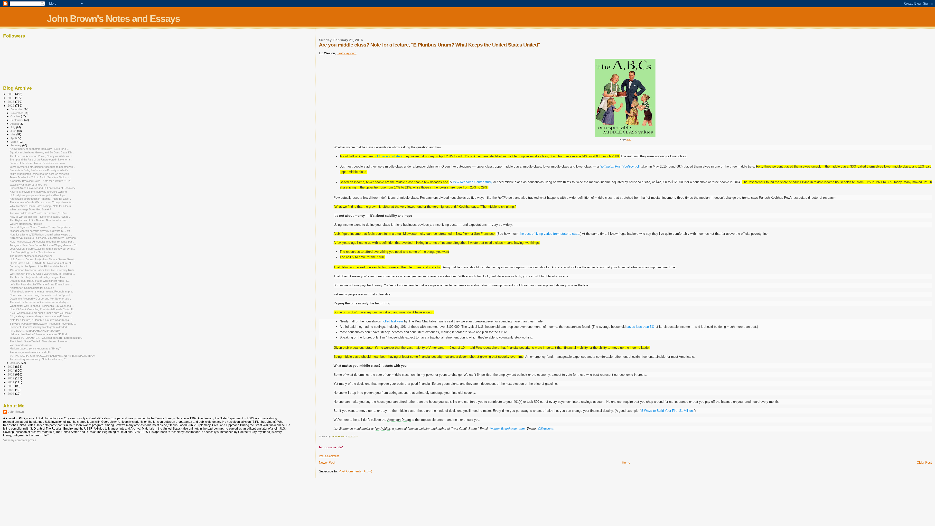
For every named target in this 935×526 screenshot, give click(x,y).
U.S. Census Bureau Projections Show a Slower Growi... (43, 259)
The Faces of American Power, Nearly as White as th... (42, 156)
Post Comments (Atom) (355, 471)
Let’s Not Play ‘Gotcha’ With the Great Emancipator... (41, 284)
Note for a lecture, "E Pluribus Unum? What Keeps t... (41, 320)
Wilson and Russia (21, 345)
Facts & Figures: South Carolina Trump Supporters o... (42, 227)
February (16, 145)
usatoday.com (346, 53)
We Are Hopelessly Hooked (26, 223)
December (17, 109)
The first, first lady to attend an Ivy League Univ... (38, 277)
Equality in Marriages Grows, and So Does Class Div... (42, 152)
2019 (11, 93)
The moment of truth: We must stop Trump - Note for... (42, 202)
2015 (11, 366)
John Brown (16, 411)
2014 (11, 370)
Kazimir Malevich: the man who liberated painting (38, 191)
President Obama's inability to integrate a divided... (39, 327)
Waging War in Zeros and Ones (28, 184)
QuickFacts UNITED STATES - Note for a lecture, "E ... (42, 263)
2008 (11, 393)
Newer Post (327, 462)
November (17, 113)
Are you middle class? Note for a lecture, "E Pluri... (39, 213)
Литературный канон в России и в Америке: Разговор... (44, 237)
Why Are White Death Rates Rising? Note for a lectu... (41, 206)
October (15, 116)
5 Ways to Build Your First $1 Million (667, 411)
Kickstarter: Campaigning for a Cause (32, 287)
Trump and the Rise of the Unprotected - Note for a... (41, 159)
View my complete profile (19, 440)
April (13, 138)
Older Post (924, 462)
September (17, 120)
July (13, 127)
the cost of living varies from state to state (549, 233)
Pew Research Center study (472, 182)
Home (626, 462)
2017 (11, 101)
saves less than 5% (640, 327)
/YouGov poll (620, 166)
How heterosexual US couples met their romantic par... (42, 241)
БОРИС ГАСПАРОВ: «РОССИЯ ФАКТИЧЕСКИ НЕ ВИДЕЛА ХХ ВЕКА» (52, 355)
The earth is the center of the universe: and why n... (40, 302)
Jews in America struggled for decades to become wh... (42, 166)
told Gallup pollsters (388, 156)
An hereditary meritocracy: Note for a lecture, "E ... (39, 359)
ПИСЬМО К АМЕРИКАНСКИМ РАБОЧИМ (35, 330)
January (15, 362)
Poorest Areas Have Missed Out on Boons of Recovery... (43, 188)
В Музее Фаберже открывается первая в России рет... (43, 323)
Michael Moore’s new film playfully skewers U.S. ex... (41, 230)
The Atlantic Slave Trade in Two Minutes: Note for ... (40, 341)
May (13, 134)
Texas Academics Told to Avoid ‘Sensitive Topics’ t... (40, 177)
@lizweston (546, 429)
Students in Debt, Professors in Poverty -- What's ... (40, 170)
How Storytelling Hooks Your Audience (32, 252)
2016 (11, 105)
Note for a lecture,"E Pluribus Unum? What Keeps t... (41, 234)
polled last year (392, 321)
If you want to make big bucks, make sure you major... (42, 312)
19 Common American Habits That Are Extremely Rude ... (43, 270)
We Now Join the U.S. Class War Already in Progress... (42, 273)
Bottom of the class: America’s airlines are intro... (38, 163)
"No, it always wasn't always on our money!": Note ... (41, 316)
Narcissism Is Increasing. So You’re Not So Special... (41, 295)
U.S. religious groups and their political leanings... (38, 195)
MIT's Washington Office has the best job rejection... (40, 173)
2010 (11, 385)
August (14, 123)
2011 (11, 382)
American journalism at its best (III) (30, 352)
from (628, 139)
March (14, 141)
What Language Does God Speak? (30, 209)
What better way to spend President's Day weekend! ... (42, 305)
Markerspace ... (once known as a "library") (35, 348)
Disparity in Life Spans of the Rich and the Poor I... (39, 266)
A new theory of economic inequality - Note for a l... (39, 148)
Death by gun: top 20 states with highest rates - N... (40, 280)
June (13, 131)
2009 (11, 389)
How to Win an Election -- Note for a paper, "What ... (40, 216)
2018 (11, 97)
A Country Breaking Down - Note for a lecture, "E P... (41, 180)
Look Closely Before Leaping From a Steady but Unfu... (42, 248)
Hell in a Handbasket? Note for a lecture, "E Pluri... (39, 334)
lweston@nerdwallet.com (507, 429)
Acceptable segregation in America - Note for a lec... (40, 198)
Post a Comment (329, 455)
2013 (11, 374)
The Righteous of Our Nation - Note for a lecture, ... (40, 220)
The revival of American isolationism (31, 255)
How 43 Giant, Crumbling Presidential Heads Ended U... (42, 309)
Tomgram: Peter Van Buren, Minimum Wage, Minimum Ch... (44, 245)
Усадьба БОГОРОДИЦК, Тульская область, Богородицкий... (46, 337)
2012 (11, 378)
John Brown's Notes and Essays (113, 18)
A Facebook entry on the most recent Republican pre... (42, 291)
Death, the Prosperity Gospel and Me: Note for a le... (41, 298)
